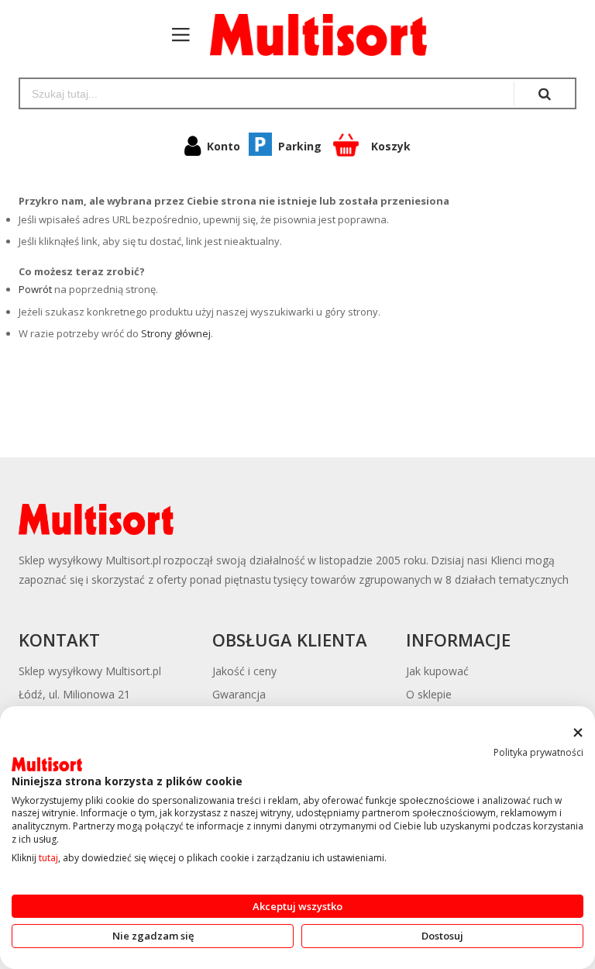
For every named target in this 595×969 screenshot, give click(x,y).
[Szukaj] (544, 93)
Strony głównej (176, 333)
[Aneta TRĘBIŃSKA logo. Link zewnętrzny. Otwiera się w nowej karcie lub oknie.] (47, 764)
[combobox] (267, 93)
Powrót (35, 289)
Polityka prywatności (538, 752)
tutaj (48, 857)
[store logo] (310, 35)
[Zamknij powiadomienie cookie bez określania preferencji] (577, 733)
